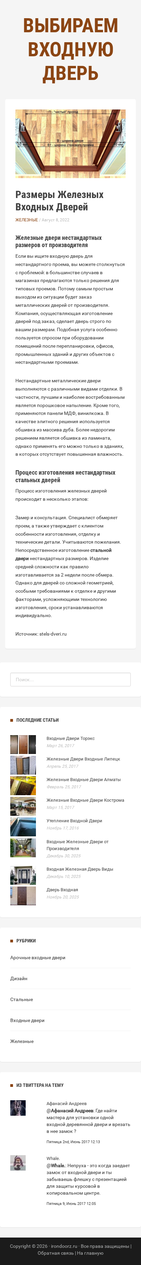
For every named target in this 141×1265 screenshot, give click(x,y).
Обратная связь (56, 1253)
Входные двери (27, 1020)
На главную (90, 1253)
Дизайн (18, 978)
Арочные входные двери (37, 957)
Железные (26, 220)
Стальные (21, 999)
